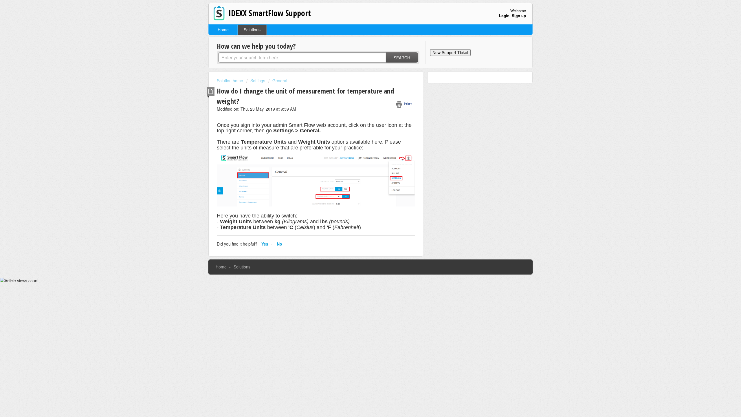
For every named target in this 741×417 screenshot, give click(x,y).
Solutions (252, 29)
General (279, 80)
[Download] (359, 134)
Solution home (230, 80)
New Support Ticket (450, 52)
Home (223, 29)
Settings (257, 80)
